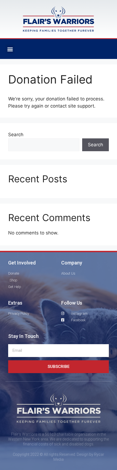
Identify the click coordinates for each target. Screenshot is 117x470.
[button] (9, 48)
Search (15, 134)
